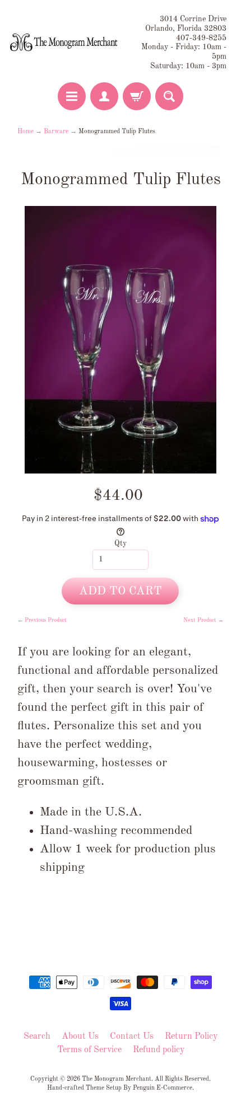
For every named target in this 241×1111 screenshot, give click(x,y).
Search (37, 1036)
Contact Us (132, 1036)
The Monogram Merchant (116, 1079)
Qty (120, 543)
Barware (56, 131)
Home (25, 131)
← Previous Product (42, 620)
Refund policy (158, 1050)
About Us (80, 1036)
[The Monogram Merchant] (65, 42)
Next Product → (203, 620)
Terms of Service (89, 1050)
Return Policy (191, 1036)
